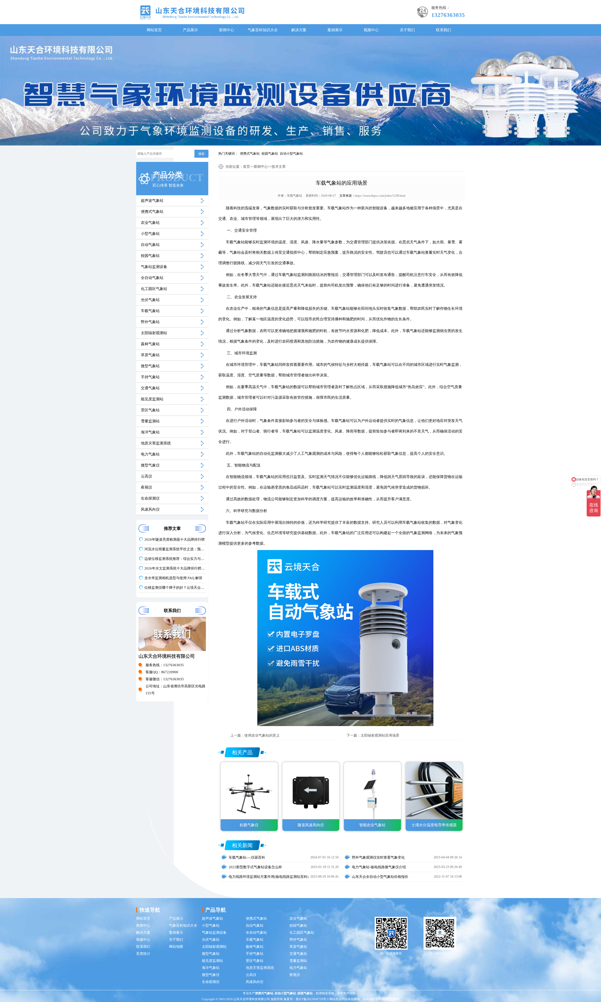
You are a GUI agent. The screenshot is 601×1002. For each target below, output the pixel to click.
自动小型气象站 (291, 153)
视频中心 (371, 30)
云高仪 (146, 476)
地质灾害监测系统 (156, 443)
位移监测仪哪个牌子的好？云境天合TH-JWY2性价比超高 (175, 587)
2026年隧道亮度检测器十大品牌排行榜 (174, 539)
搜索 (201, 154)
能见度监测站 (152, 399)
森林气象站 (150, 344)
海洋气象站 (150, 432)
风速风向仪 (150, 509)
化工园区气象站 (154, 289)
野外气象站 (150, 322)
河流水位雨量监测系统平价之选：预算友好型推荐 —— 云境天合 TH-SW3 (175, 549)
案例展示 (335, 30)
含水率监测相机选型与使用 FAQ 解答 (173, 578)
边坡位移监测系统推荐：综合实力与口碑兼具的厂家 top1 (175, 559)
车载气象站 (150, 311)
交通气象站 (150, 388)
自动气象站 (150, 245)
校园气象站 (270, 153)
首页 (246, 166)
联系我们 (443, 30)
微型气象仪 (150, 465)
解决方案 (298, 30)
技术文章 (279, 166)
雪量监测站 (150, 421)
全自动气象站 (152, 278)
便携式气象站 (250, 153)
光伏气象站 (150, 300)
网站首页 (154, 30)
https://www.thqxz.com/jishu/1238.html (380, 195)
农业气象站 (150, 223)
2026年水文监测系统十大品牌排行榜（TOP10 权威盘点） (175, 568)
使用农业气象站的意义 (262, 735)
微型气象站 (150, 366)
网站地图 (176, 946)
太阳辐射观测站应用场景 (380, 735)
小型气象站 (150, 234)
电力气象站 (150, 454)
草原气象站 (150, 355)
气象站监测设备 (154, 267)
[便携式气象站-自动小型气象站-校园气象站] (192, 12)
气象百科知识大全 (263, 30)
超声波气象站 (152, 201)
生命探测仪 (150, 498)
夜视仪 (146, 487)
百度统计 (143, 954)
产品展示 (190, 30)
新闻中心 (226, 30)
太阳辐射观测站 (154, 333)
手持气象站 (150, 377)
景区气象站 (150, 410)
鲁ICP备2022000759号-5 (312, 999)
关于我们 (407, 30)
